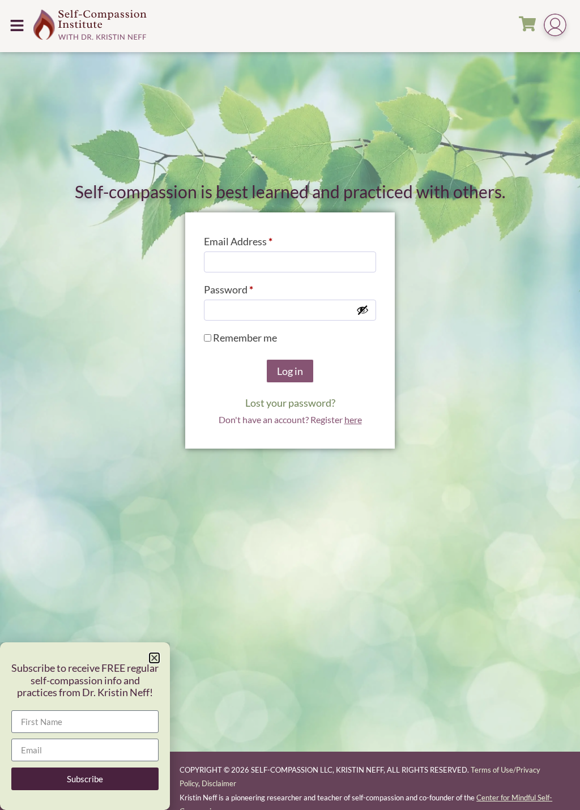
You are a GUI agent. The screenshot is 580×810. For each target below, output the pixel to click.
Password (248, 287)
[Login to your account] (555, 26)
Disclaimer (219, 783)
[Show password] (362, 310)
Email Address (258, 239)
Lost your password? (290, 403)
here (353, 419)
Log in (290, 371)
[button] (17, 26)
